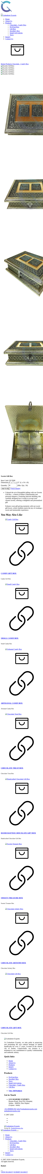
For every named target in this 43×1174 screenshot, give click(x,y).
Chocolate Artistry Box (8, 968)
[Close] (18, 1130)
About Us (8, 21)
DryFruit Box (14, 27)
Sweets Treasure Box (7, 903)
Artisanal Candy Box (7, 709)
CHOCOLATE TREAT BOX (12, 768)
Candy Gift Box (6, 579)
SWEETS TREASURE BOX (12, 898)
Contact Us (9, 39)
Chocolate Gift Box (7, 1033)
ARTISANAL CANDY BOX (12, 703)
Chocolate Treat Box (7, 773)
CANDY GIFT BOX (8, 573)
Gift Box (13, 29)
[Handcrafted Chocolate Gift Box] (17, 779)
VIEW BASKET (7, 1172)
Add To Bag (5, 488)
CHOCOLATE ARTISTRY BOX (13, 963)
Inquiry (7, 37)
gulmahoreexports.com (12, 1111)
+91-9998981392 (10, 1109)
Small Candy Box (6, 644)
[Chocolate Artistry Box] (14, 909)
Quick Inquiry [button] (15, 488)
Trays (12, 35)
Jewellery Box (15, 31)
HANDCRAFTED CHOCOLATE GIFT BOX (18, 833)
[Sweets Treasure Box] (13, 844)
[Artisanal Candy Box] (13, 649)
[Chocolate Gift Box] (13, 974)
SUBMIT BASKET (20, 1172)
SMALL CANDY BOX (9, 638)
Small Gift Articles (16, 33)
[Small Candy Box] (12, 584)
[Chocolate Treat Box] (13, 714)
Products (8, 23)
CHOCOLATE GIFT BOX (11, 1028)
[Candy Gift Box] (11, 519)
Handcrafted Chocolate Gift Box (11, 838)
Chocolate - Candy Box (18, 25)
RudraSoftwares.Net (17, 1128)
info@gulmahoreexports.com (27, 1109)
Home (7, 19)
